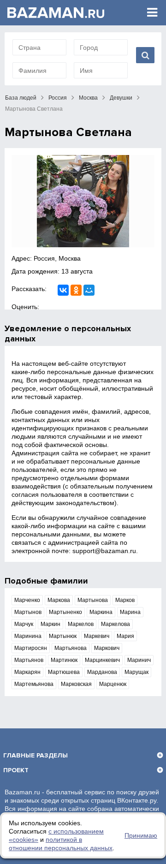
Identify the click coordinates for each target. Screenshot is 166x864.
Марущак (136, 672)
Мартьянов (28, 660)
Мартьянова (70, 648)
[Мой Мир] (89, 290)
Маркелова (115, 624)
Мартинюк (64, 660)
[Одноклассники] (76, 290)
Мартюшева (64, 672)
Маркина (101, 612)
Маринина (28, 636)
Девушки (121, 98)
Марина (130, 612)
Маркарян (27, 672)
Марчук (23, 624)
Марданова (102, 672)
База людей (20, 98)
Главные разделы (35, 755)
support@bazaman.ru (104, 550)
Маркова (58, 600)
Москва (88, 98)
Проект (16, 770)
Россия (57, 98)
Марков (125, 600)
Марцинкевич (102, 660)
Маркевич (96, 636)
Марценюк (112, 684)
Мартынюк (63, 636)
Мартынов (28, 612)
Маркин (50, 624)
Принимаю (141, 835)
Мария (125, 636)
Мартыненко (65, 612)
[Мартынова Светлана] (83, 201)
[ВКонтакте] (63, 290)
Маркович (106, 648)
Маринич (139, 660)
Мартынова (92, 600)
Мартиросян (30, 648)
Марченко (27, 600)
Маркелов (81, 624)
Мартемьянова (33, 684)
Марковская (76, 684)
